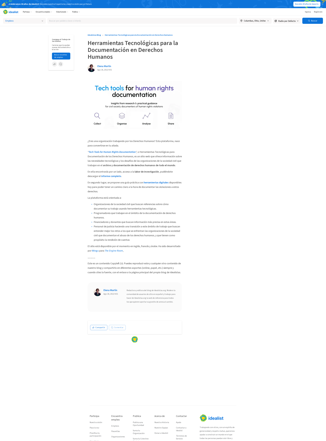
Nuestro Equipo (161, 427)
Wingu (95, 251)
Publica (75, 12)
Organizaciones (118, 436)
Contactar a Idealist (181, 429)
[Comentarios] (60, 64)
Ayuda (178, 422)
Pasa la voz (94, 427)
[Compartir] (54, 64)
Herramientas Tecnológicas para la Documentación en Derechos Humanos (139, 35)
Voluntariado (61, 12)
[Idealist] (10, 12)
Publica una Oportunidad (138, 424)
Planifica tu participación (95, 434)
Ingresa (308, 12)
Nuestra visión (96, 422)
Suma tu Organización (139, 432)
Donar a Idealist (161, 433)
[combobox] (142, 21)
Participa (26, 12)
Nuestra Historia (161, 422)
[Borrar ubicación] (268, 20)
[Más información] (255, 21)
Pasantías (115, 431)
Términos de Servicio (181, 437)
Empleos (115, 426)
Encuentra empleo (43, 12)
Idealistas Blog (94, 35)
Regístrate (318, 12)
